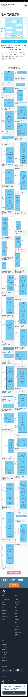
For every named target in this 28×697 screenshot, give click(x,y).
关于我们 (17, 626)
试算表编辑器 (5, 616)
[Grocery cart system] (8, 85)
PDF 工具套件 (5, 599)
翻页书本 (4, 602)
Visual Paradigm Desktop (19, 1)
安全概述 (4, 658)
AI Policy (4, 647)
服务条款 (4, 644)
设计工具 (4, 607)
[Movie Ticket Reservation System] (8, 509)
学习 (16, 607)
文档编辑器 (5, 610)
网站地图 (17, 619)
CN (18, 49)
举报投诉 (4, 660)
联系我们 (17, 635)
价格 (3, 619)
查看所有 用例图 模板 (14, 573)
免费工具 (17, 616)
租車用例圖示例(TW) (12, 47)
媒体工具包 (18, 632)
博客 (16, 610)
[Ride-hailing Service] (8, 98)
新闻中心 (17, 629)
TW (20, 49)
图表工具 (4, 605)
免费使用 (14, 585)
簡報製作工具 (5, 613)
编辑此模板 (14, 41)
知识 (16, 613)
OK (14, 692)
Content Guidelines (12, 696)
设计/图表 (17, 602)
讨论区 (16, 605)
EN (16, 49)
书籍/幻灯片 (18, 599)
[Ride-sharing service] (8, 167)
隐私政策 (4, 650)
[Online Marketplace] (21, 194)
